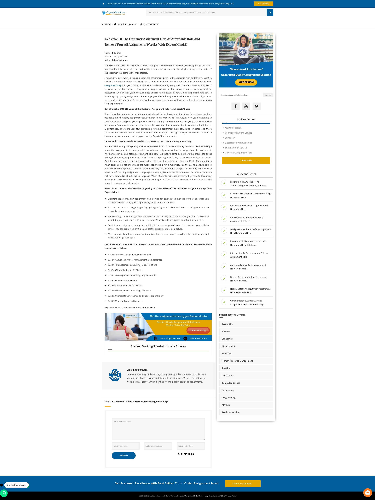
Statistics (226, 353)
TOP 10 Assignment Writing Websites (248, 185)
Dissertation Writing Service (238, 142)
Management (228, 346)
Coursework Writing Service (238, 132)
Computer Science (231, 383)
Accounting (227, 324)
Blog (223, 496)
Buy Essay (230, 137)
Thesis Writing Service (236, 147)
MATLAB (226, 404)
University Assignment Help (238, 152)
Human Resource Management (237, 360)
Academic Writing (230, 412)
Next (124, 56)
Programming (229, 397)
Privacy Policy (231, 496)
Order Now (246, 160)
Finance (226, 331)
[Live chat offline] (367, 492)
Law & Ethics (228, 375)
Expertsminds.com (155, 496)
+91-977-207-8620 (150, 24)
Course (117, 52)
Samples (216, 496)
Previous (109, 56)
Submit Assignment (127, 24)
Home (108, 24)
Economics (227, 338)
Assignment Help (113, 85)
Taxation (226, 368)
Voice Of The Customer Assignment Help (135, 307)
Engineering (228, 390)
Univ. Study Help (205, 496)
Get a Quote (263, 4)
